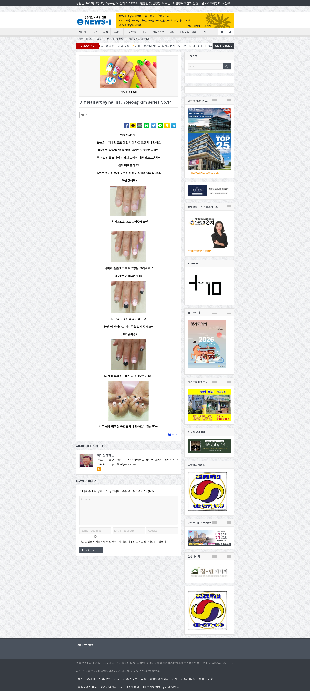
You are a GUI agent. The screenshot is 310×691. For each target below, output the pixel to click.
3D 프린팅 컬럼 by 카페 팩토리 (160, 687)
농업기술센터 (108, 687)
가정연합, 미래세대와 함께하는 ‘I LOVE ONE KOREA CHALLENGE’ (146, 45)
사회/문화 (131, 31)
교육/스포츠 (158, 31)
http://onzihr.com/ (199, 250)
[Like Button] (82, 115)
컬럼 (99, 39)
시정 (105, 31)
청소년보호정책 (115, 39)
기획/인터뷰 (85, 39)
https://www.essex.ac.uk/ (204, 172)
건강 (144, 31)
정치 (95, 31)
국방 (172, 31)
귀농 (210, 679)
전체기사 (83, 31)
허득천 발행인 (105, 455)
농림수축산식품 (187, 31)
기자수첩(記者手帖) (139, 39)
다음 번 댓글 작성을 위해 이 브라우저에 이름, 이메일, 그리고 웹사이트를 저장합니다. (124, 541)
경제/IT (117, 31)
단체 (203, 31)
